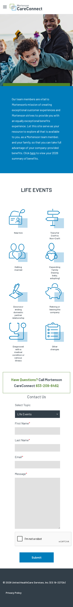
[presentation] (43, 539)
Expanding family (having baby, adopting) (54, 272)
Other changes (54, 348)
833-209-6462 (47, 385)
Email (19, 457)
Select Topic (23, 405)
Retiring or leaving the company (54, 309)
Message (21, 473)
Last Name (22, 440)
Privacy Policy (14, 592)
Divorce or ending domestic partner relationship (18, 312)
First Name (22, 423)
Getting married (18, 268)
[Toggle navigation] (5, 7)
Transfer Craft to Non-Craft (55, 235)
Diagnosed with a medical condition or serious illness (18, 353)
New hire (18, 232)
